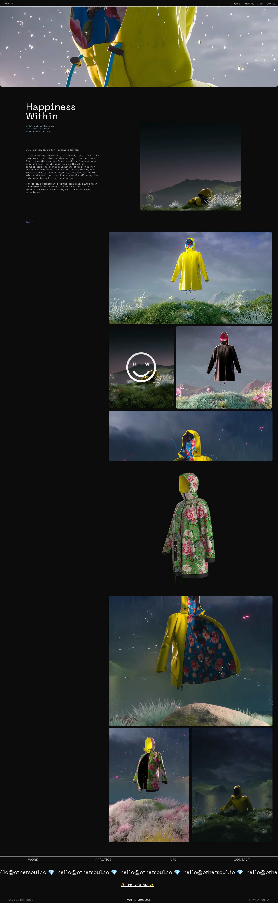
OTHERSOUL (8, 3)
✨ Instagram (135, 885)
